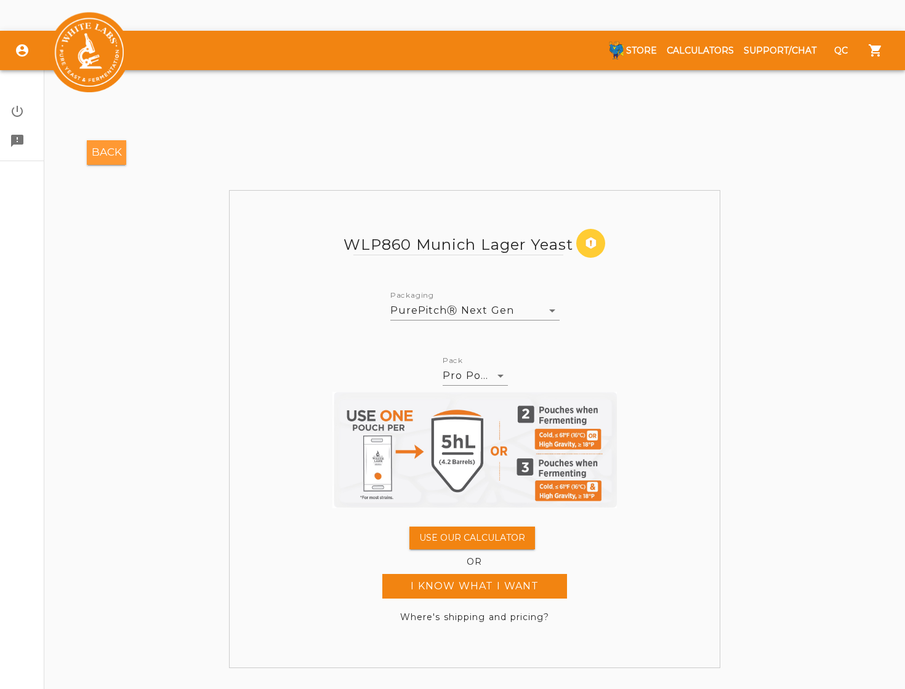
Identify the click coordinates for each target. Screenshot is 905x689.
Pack (453, 360)
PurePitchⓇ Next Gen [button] (452, 310)
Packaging (412, 295)
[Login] (22, 50)
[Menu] (875, 50)
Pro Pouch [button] (472, 375)
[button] (22, 111)
